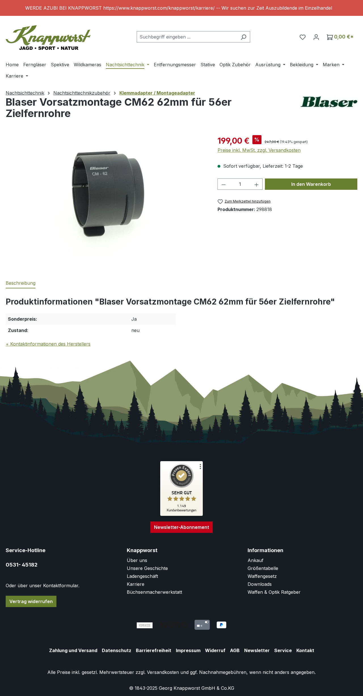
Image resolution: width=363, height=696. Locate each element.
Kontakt (305, 650)
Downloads (260, 584)
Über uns (137, 560)
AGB (235, 650)
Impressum (188, 650)
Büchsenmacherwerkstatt (154, 592)
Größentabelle (263, 568)
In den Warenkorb (311, 184)
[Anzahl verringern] (223, 184)
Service (283, 650)
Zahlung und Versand (73, 650)
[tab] (20, 283)
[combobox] (187, 36)
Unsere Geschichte (147, 568)
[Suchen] (243, 36)
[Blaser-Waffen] (329, 101)
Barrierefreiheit (153, 650)
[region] (181, 8)
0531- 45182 (21, 565)
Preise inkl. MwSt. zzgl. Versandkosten (259, 150)
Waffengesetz (262, 576)
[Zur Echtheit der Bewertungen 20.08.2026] (181, 514)
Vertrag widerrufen (31, 601)
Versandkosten (163, 672)
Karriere (135, 584)
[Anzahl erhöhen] (257, 184)
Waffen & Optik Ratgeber (274, 592)
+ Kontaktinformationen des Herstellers (48, 344)
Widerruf (215, 650)
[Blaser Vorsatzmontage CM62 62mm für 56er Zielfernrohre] (106, 196)
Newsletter (257, 650)
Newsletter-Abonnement (181, 527)
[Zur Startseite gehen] (48, 35)
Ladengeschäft (142, 576)
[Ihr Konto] (316, 36)
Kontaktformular (60, 585)
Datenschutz (116, 650)
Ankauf (255, 560)
